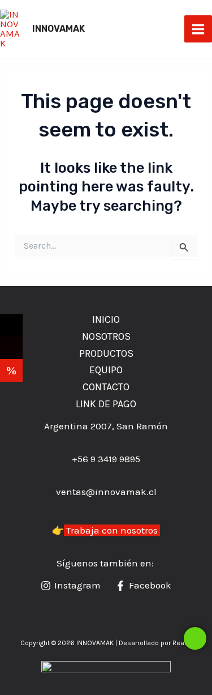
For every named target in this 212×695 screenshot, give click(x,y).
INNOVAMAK (58, 28)
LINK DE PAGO (106, 404)
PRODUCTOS (106, 353)
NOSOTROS (106, 336)
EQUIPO (106, 370)
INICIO (106, 319)
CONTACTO (106, 387)
